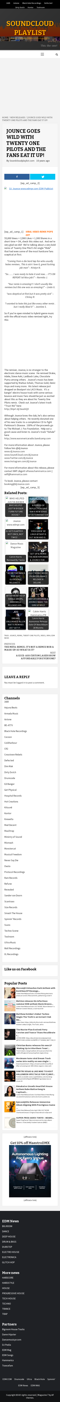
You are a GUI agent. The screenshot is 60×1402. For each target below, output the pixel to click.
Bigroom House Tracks (13, 1329)
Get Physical (10, 789)
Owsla (7, 866)
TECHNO (6, 1303)
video (43, 635)
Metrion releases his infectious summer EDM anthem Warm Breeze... (34, 1002)
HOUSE (6, 1288)
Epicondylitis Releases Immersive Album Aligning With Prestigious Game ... (35, 1105)
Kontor (30, 7)
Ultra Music (10, 942)
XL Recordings (11, 954)
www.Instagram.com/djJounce (20, 461)
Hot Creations (11, 801)
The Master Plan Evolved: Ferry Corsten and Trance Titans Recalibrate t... (35, 1032)
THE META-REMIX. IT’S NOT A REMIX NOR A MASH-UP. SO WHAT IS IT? (29, 647)
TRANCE (6, 1308)
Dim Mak (8, 766)
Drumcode (9, 778)
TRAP (5, 1314)
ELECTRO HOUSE (10, 1252)
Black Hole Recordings (31, 2)
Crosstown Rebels (13, 754)
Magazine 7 (43, 1394)
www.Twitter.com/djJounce (18, 458)
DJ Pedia (6, 1344)
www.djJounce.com (14, 451)
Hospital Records (13, 795)
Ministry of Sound (13, 836)
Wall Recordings (12, 948)
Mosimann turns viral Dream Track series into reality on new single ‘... (33, 1060)
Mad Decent (10, 825)
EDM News (23, 1385)
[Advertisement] (30, 85)
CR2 (6, 748)
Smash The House (13, 913)
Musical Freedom (13, 854)
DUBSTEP (7, 1246)
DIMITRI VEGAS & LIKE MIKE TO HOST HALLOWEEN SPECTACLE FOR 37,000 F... (35, 1073)
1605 (8, 2)
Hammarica (8, 1360)
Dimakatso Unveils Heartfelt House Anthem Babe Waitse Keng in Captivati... (34, 1089)
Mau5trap (9, 830)
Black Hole (39, 1379)
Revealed (9, 889)
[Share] (17, 177)
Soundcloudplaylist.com (22, 160)
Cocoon (8, 737)
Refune (8, 883)
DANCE (5, 1231)
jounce (12, 635)
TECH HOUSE (9, 1298)
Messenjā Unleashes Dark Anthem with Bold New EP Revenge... (35, 989)
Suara (7, 924)
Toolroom (41, 7)
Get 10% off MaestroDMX (30, 1143)
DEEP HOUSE (8, 1236)
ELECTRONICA (9, 1257)
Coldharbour (10, 742)
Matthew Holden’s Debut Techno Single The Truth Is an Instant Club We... (33, 1017)
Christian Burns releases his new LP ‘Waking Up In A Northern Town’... (34, 1047)
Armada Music (11, 713)
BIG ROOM (7, 1226)
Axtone (16, 2)
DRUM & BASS (9, 1241)
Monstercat (10, 848)
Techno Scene (11, 930)
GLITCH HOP (8, 1262)
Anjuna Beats (10, 707)
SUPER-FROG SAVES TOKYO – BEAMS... (35, 1117)
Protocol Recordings (14, 872)
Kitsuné (8, 807)
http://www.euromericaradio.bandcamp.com (27, 438)
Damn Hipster (9, 1334)
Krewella (8, 819)
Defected (48, 2)
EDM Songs (7, 1355)
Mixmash (8, 842)
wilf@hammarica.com (15, 474)
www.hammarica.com (39, 471)
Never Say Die (11, 860)
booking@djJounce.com (17, 484)
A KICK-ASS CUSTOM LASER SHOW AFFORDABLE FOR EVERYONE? (36, 655)
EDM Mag (6, 1350)
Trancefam (7, 1365)
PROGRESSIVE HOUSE (13, 1293)
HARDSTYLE (8, 1282)
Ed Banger (9, 784)
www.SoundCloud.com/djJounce (21, 454)
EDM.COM (7, 1379)
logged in (20, 682)
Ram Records (10, 877)
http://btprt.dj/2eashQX (16, 409)
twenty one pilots (31, 635)
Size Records (10, 907)
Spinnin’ (51, 1379)
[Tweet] (42, 177)
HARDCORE (7, 1277)
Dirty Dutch (20, 7)
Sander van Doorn (13, 895)
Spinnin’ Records (12, 919)
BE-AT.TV (8, 725)
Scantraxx (9, 901)
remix (19, 635)
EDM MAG (35, 1385)
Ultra (29, 1379)
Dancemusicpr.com (11, 1339)
